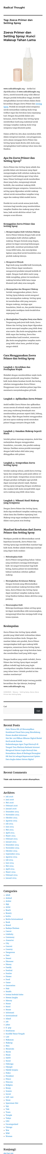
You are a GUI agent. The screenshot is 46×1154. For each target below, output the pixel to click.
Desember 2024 (12, 845)
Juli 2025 (9, 824)
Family (8, 967)
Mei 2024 (10, 866)
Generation (10, 985)
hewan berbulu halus (14, 994)
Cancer (8, 931)
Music (8, 1055)
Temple (9, 1115)
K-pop (8, 1028)
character (10, 940)
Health (8, 991)
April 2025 (10, 833)
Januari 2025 (11, 842)
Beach (8, 910)
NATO (8, 1058)
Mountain (10, 1049)
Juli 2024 (9, 860)
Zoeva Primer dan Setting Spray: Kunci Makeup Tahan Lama (20, 36)
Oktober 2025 (11, 818)
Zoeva (32, 692)
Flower (8, 976)
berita (8, 916)
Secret (8, 1094)
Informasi (10, 1013)
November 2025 (12, 815)
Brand (8, 925)
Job (7, 1022)
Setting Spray (24, 692)
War (7, 1130)
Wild (8, 1133)
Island (8, 1019)
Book (8, 922)
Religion (9, 1085)
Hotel (8, 1006)
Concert (9, 946)
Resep (8, 1088)
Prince (8, 1079)
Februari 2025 (12, 839)
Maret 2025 (11, 836)
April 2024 (10, 869)
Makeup (9, 1043)
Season (9, 1091)
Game (8, 982)
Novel (8, 1061)
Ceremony (10, 937)
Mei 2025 (10, 830)
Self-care (9, 1097)
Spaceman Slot (12, 1103)
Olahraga (9, 1064)
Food (8, 979)
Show (8, 1100)
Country (9, 949)
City (7, 943)
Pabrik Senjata (12, 1070)
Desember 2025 (12, 812)
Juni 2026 (10, 800)
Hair (7, 988)
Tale (7, 1109)
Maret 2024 (11, 872)
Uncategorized (12, 1124)
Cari (5, 706)
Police (8, 1073)
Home (8, 1003)
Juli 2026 (9, 797)
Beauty (15, 692)
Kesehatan (10, 1031)
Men (8, 1046)
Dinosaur (9, 961)
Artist (8, 907)
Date (8, 955)
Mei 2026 (10, 803)
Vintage (9, 1127)
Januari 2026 (11, 809)
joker (8, 1025)
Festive (9, 973)
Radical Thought (14, 7)
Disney (8, 964)
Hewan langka (12, 997)
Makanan (10, 1040)
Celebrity (9, 934)
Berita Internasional (14, 919)
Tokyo (8, 1118)
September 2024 (13, 854)
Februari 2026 (12, 806)
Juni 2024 (10, 863)
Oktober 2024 (11, 851)
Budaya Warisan (12, 928)
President (10, 1076)
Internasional (11, 1016)
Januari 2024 (11, 878)
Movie (8, 1052)
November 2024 (12, 848)
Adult (8, 895)
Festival (9, 970)
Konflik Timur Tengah (15, 1034)
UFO (7, 1121)
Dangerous (10, 952)
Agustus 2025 (11, 821)
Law (7, 1037)
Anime (8, 901)
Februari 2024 (12, 875)
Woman (9, 1136)
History (9, 1000)
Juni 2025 (10, 827)
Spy (7, 1106)
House (8, 1010)
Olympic (9, 1067)
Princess (9, 1082)
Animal (9, 898)
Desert (8, 958)
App (7, 904)
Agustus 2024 (11, 857)
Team (8, 1112)
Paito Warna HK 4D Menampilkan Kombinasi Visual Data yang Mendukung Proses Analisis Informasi (23, 732)
